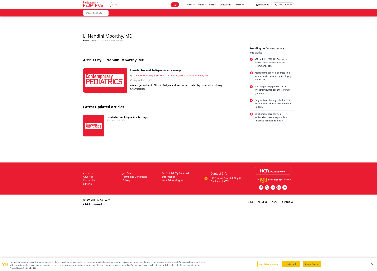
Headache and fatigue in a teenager (128, 117)
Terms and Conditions (135, 176)
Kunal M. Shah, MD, (143, 75)
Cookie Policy (29, 268)
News (274, 201)
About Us (88, 173)
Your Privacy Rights (172, 180)
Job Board (128, 173)
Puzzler (212, 4)
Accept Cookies (312, 264)
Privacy (126, 180)
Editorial (87, 183)
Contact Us (89, 180)
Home (86, 40)
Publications (225, 4)
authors (95, 40)
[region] (188, 264)
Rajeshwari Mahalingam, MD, (168, 75)
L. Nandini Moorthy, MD (196, 75)
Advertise (88, 176)
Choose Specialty (93, 12)
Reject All (291, 264)
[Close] (372, 264)
